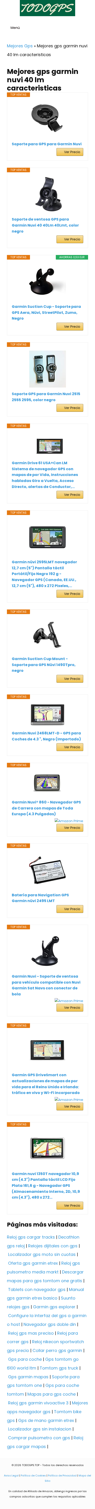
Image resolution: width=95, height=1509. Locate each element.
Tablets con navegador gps (36, 1289)
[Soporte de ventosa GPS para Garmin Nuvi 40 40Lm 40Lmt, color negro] (47, 194)
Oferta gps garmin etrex (33, 1263)
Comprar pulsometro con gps (39, 1438)
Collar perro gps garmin (57, 1350)
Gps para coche (25, 1359)
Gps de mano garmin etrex (46, 1420)
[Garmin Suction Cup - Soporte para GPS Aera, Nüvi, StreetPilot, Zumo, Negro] (47, 281)
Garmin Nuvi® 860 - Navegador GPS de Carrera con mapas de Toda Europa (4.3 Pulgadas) (46, 808)
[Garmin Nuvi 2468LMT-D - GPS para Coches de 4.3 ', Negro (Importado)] (47, 715)
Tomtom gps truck (59, 1368)
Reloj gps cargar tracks (31, 1237)
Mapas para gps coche (51, 1394)
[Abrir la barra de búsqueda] (89, 28)
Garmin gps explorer (54, 1307)
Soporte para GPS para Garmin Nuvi (47, 144)
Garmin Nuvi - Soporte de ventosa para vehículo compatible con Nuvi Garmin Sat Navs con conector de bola (46, 985)
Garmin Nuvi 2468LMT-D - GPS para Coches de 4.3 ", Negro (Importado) (46, 736)
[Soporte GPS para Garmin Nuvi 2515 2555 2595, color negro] (47, 369)
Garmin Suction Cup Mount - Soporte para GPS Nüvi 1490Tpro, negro (44, 664)
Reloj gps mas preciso (31, 1333)
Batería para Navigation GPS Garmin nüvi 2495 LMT (40, 898)
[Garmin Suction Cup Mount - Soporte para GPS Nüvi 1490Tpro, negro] (47, 635)
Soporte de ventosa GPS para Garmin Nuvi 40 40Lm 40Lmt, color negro (45, 225)
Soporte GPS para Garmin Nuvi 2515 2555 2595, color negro (46, 397)
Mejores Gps (20, 46)
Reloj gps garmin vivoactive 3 (38, 1403)
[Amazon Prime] (69, 820)
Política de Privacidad (62, 1475)
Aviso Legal (11, 1475)
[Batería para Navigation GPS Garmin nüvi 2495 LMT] (47, 870)
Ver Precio (72, 152)
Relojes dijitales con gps (52, 1246)
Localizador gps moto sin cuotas (42, 1254)
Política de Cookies (33, 1475)
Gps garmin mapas (28, 1377)
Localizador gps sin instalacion (39, 1429)
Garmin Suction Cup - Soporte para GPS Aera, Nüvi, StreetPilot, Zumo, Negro (46, 312)
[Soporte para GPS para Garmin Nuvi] (47, 119)
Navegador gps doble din (50, 1324)
